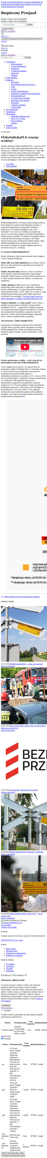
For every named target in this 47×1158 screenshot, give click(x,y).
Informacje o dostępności (16, 953)
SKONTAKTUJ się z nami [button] (12, 940)
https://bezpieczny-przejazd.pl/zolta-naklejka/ (22, 597)
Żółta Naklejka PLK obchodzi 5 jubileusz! (27, 852)
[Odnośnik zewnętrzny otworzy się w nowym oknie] (11, 923)
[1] (24, 396)
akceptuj (7, 1010)
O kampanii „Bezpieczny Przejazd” (24, 790)
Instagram (10, 971)
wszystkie (10, 164)
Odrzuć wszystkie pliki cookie (13, 1153)
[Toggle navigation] (2, 44)
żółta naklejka (11, 166)
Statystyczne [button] (6, 1036)
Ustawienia (6, 1005)
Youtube (9, 969)
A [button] (2, 36)
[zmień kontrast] (22, 38)
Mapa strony (11, 949)
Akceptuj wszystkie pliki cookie (13, 1156)
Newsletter (10, 964)
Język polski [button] (6, 925)
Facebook (10, 966)
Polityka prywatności (14, 955)
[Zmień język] (7, 28)
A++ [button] (7, 36)
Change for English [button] (8, 927)
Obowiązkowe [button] (7, 1008)
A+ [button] (4, 36)
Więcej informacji (8, 666)
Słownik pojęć (11, 951)
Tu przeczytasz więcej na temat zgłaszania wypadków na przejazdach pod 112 (21, 297)
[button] (8, 31)
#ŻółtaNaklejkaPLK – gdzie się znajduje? (26, 664)
